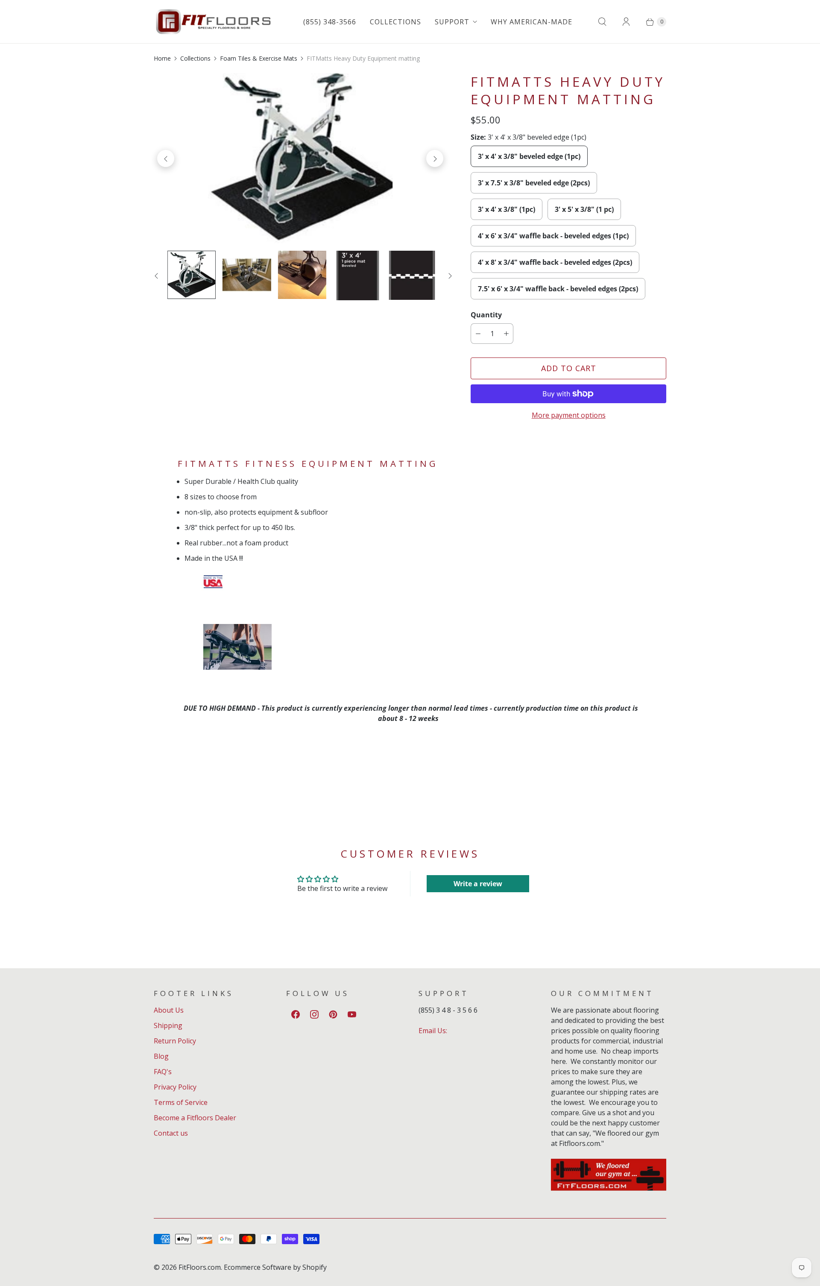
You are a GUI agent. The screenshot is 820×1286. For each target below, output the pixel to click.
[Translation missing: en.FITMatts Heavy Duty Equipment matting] (357, 275)
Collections (395, 21)
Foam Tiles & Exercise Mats (258, 58)
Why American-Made (531, 21)
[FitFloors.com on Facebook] (295, 1014)
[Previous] (165, 158)
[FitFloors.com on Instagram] (314, 1014)
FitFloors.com (200, 1267)
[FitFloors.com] (213, 21)
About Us (169, 1010)
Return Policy (175, 1041)
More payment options (569, 415)
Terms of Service (181, 1102)
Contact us (171, 1133)
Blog (161, 1056)
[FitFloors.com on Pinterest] (333, 1014)
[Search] (602, 22)
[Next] (434, 158)
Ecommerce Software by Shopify (275, 1267)
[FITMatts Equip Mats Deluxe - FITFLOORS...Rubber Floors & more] (300, 158)
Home (162, 58)
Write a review (478, 883)
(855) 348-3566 (329, 21)
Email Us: (433, 1030)
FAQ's (163, 1071)
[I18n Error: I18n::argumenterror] (412, 275)
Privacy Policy (175, 1087)
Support (452, 21)
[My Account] (626, 22)
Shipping (168, 1025)
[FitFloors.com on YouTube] (352, 1014)
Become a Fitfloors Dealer (195, 1117)
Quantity (486, 314)
